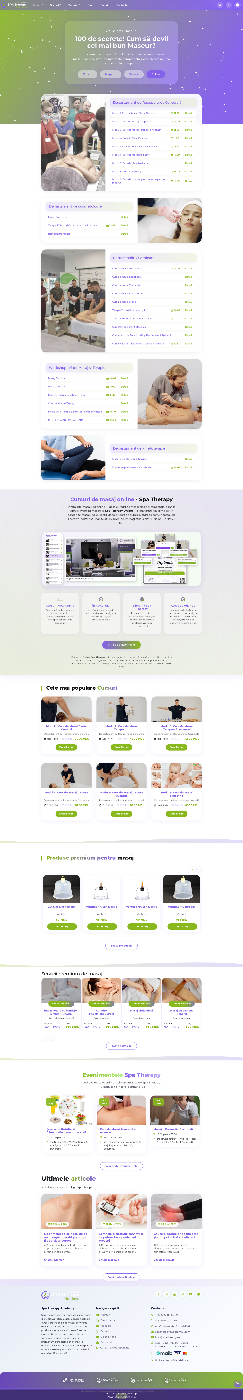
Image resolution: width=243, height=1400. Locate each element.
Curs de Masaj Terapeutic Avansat (118, 1131)
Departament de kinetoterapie (139, 448)
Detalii (188, 113)
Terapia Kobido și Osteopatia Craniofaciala (72, 225)
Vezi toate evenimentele (121, 1166)
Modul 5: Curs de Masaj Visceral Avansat (135, 146)
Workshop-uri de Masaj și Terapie (77, 368)
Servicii (54, 5)
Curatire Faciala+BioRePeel (101, 1012)
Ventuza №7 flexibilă (181, 906)
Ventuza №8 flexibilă (61, 906)
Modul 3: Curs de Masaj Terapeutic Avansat (136, 130)
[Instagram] (166, 1294)
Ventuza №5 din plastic (141, 906)
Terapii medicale (141, 1018)
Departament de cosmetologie (75, 206)
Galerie (105, 5)
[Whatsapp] (182, 1294)
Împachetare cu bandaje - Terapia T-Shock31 (61, 1012)
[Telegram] (199, 1294)
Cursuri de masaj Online (114, 1347)
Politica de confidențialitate (171, 1360)
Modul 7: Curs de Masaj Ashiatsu (130, 163)
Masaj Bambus (56, 378)
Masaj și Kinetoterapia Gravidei (129, 459)
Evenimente (107, 1320)
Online (155, 74)
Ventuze (61, 914)
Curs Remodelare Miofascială (129, 327)
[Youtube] (174, 1294)
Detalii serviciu (61, 1003)
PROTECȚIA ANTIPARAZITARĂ (66, 420)
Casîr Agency (128, 1397)
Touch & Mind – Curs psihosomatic (132, 318)
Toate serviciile (122, 1045)
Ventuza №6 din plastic (101, 906)
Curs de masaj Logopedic (126, 277)
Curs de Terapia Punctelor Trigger (67, 395)
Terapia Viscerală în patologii (128, 310)
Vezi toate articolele (121, 1277)
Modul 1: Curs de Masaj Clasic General (133, 113)
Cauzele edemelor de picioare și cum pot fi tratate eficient (176, 1235)
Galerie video (108, 1336)
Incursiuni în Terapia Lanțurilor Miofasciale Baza (75, 411)
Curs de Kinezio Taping (61, 403)
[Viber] (191, 1294)
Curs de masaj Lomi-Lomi (127, 293)
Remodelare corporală (61, 1018)
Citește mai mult (54, 1260)
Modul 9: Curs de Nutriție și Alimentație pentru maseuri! (138, 181)
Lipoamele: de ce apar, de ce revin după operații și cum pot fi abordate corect (66, 1237)
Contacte (122, 5)
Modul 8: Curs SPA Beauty (127, 171)
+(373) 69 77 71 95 (166, 1320)
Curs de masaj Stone (124, 302)
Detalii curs (66, 747)
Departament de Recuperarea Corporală (147, 102)
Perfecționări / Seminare (134, 258)
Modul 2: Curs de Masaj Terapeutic (131, 121)
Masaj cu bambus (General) (181, 1012)
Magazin (73, 5)
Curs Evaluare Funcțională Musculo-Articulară (138, 343)
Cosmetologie (101, 1018)
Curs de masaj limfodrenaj (127, 268)
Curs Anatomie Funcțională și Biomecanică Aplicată (141, 335)
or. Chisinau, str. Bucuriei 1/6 (172, 1326)
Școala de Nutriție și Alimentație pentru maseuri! (66, 1131)
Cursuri (36, 5)
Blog (90, 5)
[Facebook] (158, 1294)
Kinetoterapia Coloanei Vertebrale (131, 467)
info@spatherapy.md (168, 1337)
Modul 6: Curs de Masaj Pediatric (130, 154)
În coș (63, 926)
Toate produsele (121, 945)
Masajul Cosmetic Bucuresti (173, 1129)
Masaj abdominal (141, 1010)
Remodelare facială (59, 233)
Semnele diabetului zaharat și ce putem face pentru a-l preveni (121, 1237)
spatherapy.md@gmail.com (172, 1331)
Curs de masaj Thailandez (127, 285)
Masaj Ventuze (56, 386)
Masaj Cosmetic (57, 217)
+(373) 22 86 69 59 (166, 1314)
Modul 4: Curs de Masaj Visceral (130, 138)
